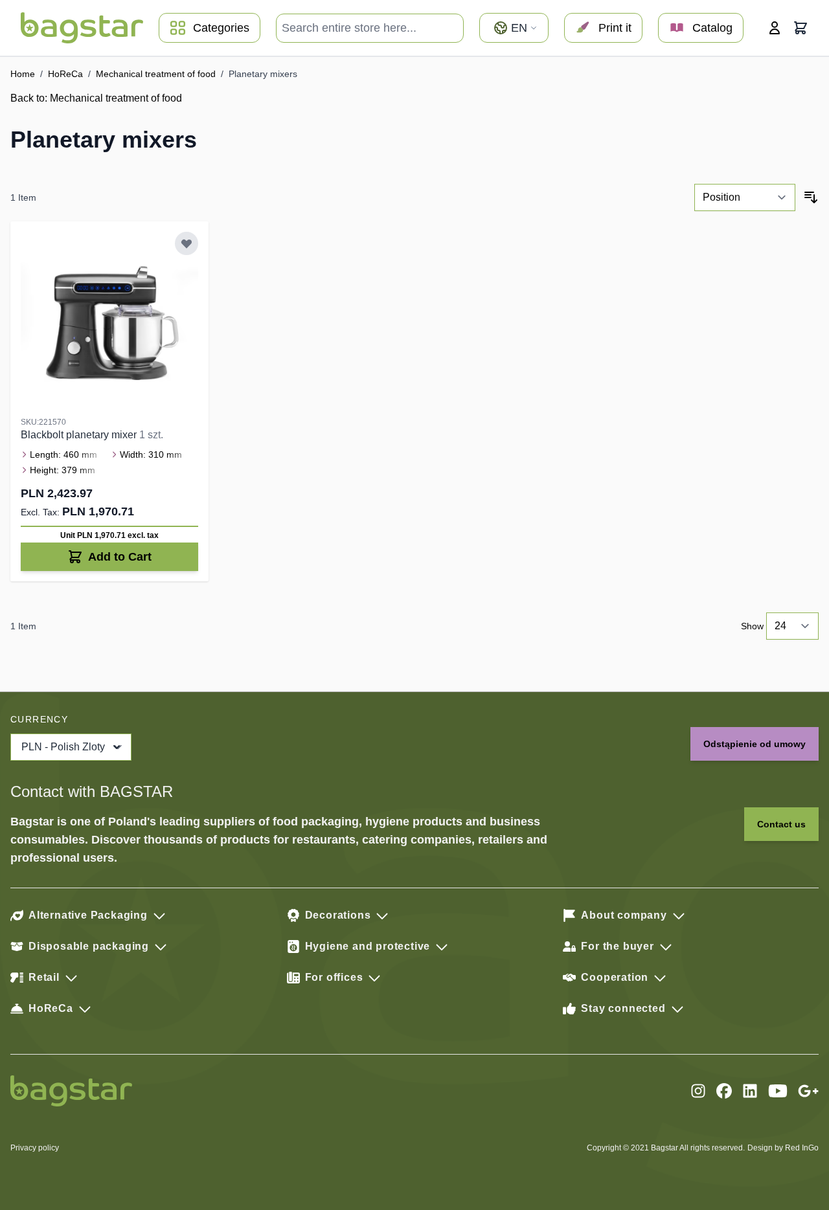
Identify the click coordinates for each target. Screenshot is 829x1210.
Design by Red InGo (783, 1147)
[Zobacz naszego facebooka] (724, 1091)
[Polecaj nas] (808, 1091)
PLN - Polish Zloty (63, 746)
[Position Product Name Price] (744, 197)
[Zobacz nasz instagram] (698, 1091)
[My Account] (774, 28)
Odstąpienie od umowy (754, 744)
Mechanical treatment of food (156, 74)
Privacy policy (34, 1147)
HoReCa (65, 74)
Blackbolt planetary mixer (80, 434)
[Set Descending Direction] (811, 197)
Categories (221, 27)
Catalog (712, 27)
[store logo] (82, 27)
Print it (614, 27)
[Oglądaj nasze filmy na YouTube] (778, 1091)
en (519, 27)
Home (22, 74)
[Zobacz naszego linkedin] (750, 1091)
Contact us (781, 824)
